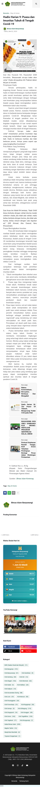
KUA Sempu (10, 708)
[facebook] (13, 765)
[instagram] (18, 765)
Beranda (6, 13)
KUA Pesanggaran (12, 700)
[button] (2, 4)
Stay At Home (14, 13)
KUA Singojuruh (11, 712)
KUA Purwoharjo (11, 704)
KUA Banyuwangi (11, 673)
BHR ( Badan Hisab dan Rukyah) (16, 665)
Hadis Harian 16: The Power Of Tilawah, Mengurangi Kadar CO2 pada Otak (28, 409)
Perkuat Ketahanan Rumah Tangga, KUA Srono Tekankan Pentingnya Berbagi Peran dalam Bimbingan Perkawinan (28, 450)
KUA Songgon (27, 712)
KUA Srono (10, 716)
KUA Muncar (22, 696)
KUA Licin (9, 696)
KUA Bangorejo (11, 669)
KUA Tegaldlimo (25, 716)
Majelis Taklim (11, 728)
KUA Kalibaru (22, 685)
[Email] (13, 493)
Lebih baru (5, 535)
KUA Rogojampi (27, 704)
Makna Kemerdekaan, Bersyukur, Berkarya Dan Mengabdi (28, 392)
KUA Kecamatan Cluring (13, 693)
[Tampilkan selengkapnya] (18, 493)
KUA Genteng (10, 677)
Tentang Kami (23, 781)
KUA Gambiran (27, 673)
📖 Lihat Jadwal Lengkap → (20, 601)
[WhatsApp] (9, 493)
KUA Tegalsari (11, 720)
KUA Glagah (10, 681)
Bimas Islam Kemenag (25, 479)
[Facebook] (5, 493)
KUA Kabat (9, 685)
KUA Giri (24, 677)
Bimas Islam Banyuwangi (22, 502)
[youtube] (27, 765)
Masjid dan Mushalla (12, 732)
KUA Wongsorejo (26, 720)
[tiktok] (22, 765)
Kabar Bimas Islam (12, 724)
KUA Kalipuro (10, 689)
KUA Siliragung (24, 708)
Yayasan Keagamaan (12, 736)
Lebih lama (34, 535)
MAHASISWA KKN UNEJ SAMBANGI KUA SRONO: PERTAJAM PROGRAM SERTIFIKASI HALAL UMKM (28, 427)
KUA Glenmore (25, 681)
